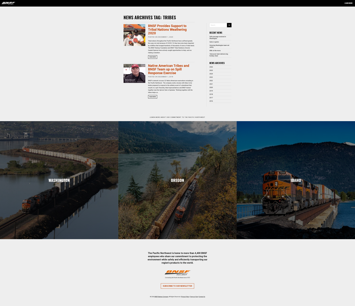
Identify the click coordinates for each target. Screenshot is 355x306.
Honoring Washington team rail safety (219, 46)
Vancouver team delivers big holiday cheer (218, 55)
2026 (211, 67)
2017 (211, 98)
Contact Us (202, 296)
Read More (152, 57)
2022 (211, 81)
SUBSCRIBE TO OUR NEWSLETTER (177, 286)
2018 (211, 94)
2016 (211, 101)
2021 (211, 84)
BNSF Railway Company (161, 296)
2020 (211, 87)
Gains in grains (214, 42)
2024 (211, 74)
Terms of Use (194, 296)
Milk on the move (215, 50)
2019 (211, 91)
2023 (211, 77)
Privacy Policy (185, 296)
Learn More (349, 3)
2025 (211, 70)
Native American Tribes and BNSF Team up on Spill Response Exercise (168, 69)
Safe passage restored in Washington (217, 37)
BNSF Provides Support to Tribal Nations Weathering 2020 (167, 29)
